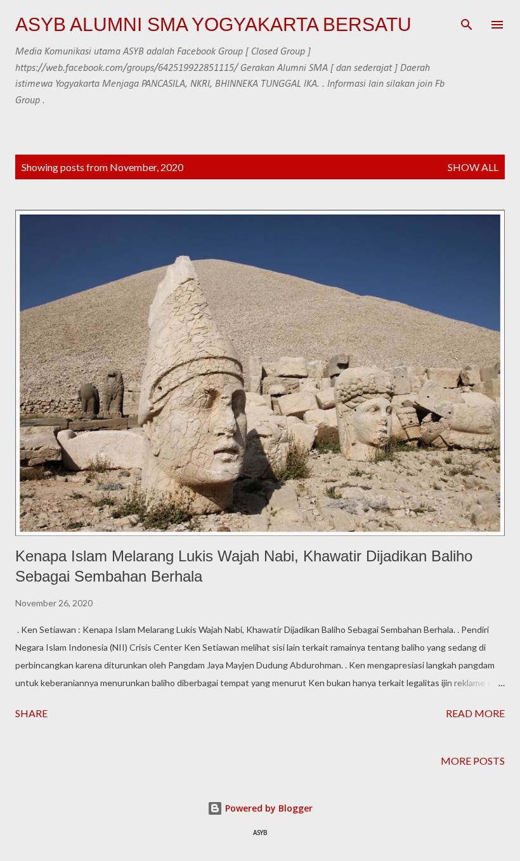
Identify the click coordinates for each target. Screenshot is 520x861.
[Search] (466, 22)
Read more (475, 713)
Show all (473, 167)
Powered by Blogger (268, 808)
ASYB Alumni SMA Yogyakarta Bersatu (213, 24)
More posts (473, 761)
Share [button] (31, 713)
